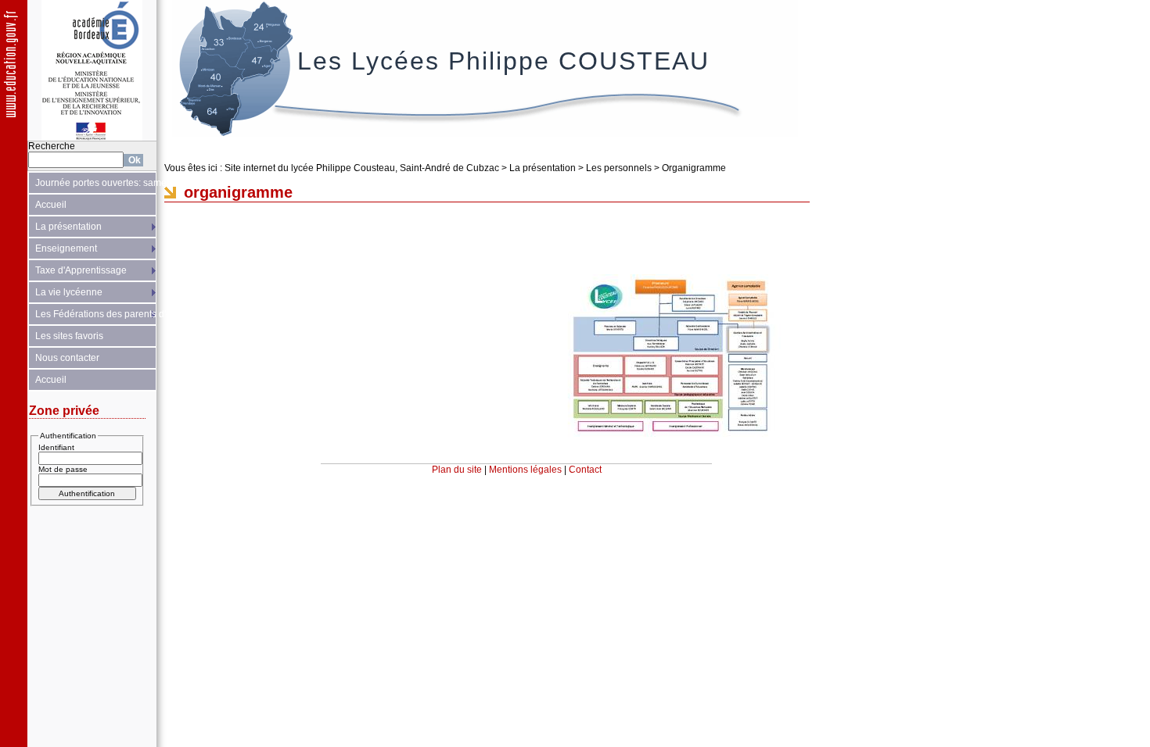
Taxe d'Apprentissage (81, 270)
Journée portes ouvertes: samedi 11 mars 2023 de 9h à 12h (95, 182)
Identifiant (56, 447)
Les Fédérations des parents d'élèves (95, 314)
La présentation (68, 226)
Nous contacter (67, 357)
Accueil (50, 204)
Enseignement (66, 248)
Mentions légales (525, 469)
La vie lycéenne (68, 292)
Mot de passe (63, 469)
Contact (585, 469)
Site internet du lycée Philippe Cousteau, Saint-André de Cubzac (362, 168)
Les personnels (619, 168)
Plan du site (457, 469)
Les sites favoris (69, 336)
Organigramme (694, 168)
